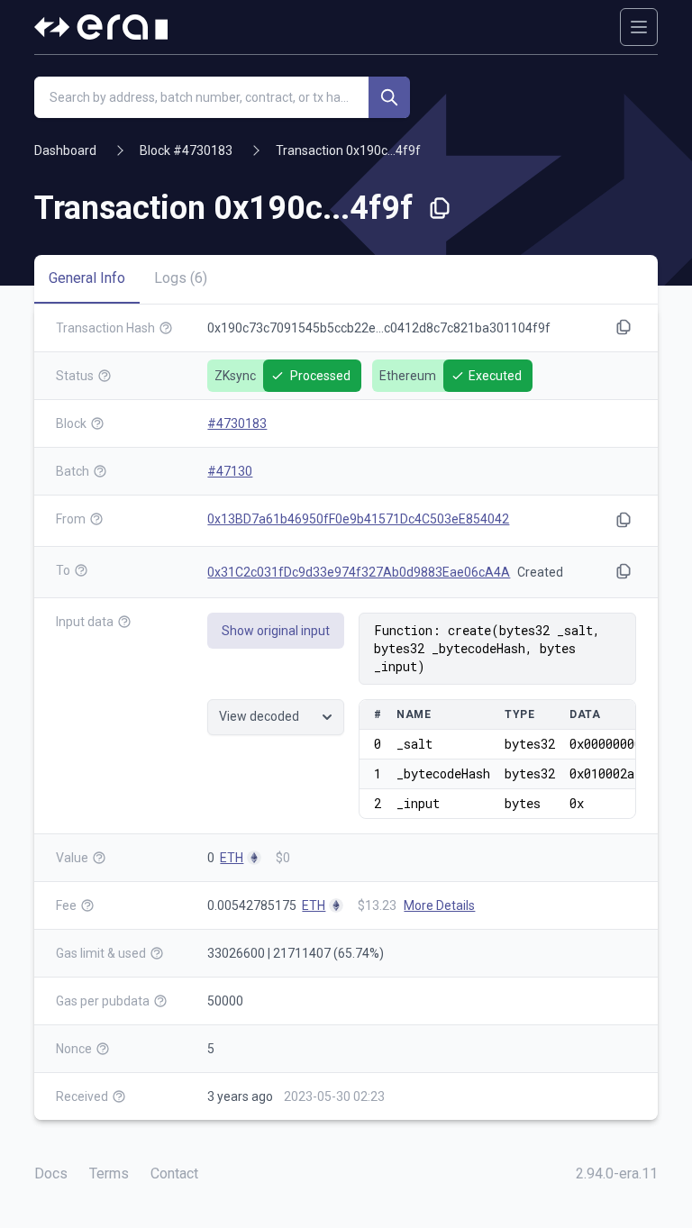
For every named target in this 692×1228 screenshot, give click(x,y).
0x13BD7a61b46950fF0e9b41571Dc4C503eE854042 (358, 519)
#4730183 (237, 423)
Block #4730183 (186, 150)
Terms (109, 1173)
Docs (51, 1173)
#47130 (229, 471)
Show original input (276, 630)
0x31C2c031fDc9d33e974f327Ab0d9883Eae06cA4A (358, 572)
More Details (439, 905)
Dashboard (65, 150)
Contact (174, 1173)
